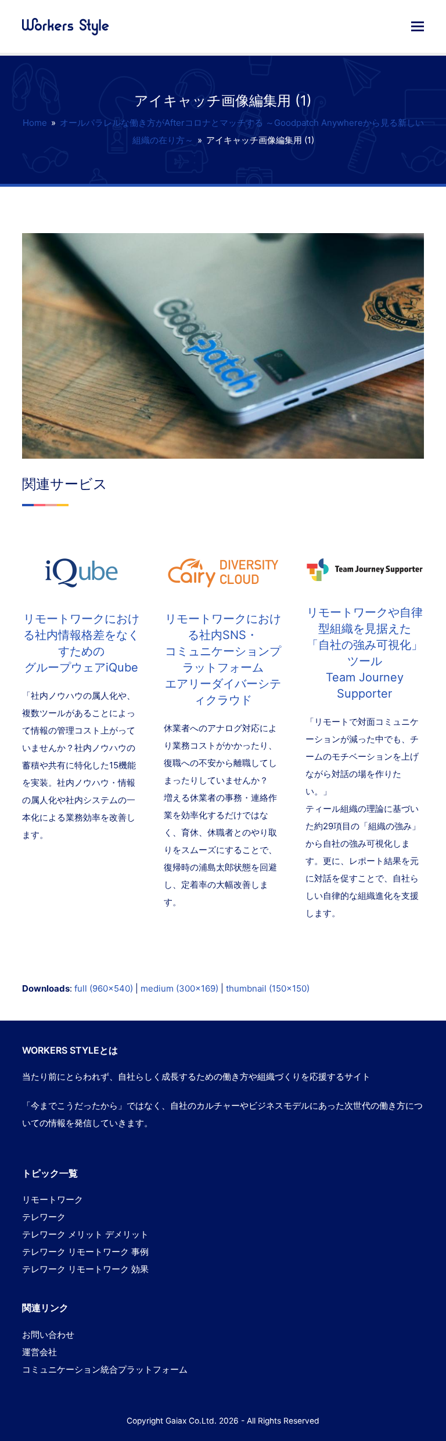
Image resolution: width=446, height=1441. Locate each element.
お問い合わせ (48, 1334)
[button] (417, 26)
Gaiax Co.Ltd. (191, 1420)
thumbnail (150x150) (268, 988)
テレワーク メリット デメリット (85, 1234)
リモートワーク (52, 1199)
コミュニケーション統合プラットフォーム (105, 1369)
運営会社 (39, 1351)
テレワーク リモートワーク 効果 (85, 1269)
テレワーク (44, 1216)
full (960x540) (103, 988)
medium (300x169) (179, 988)
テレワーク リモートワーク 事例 (85, 1251)
